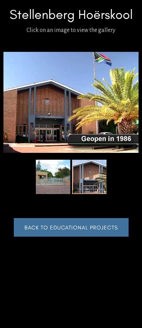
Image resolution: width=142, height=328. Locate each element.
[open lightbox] (71, 102)
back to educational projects (71, 227)
